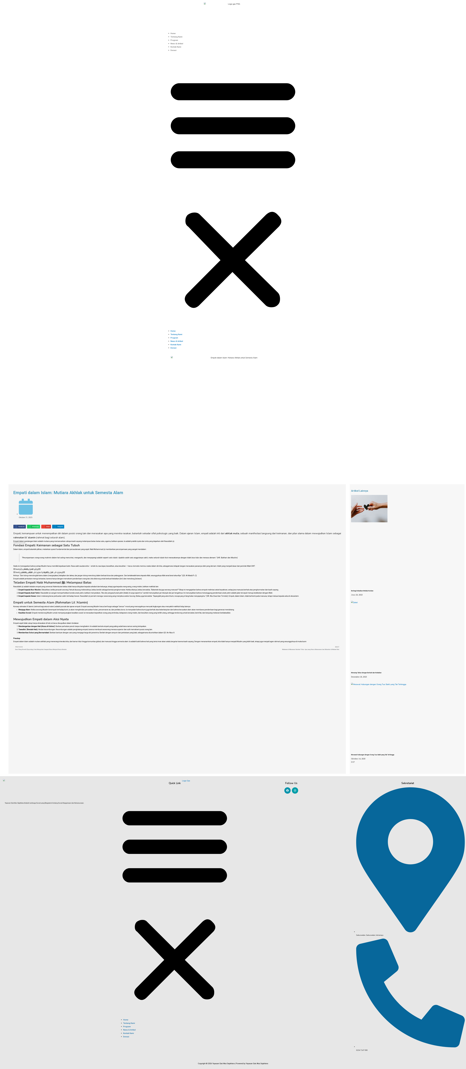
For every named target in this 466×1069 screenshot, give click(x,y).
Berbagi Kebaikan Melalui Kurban (362, 591)
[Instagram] (295, 790)
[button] (233, 192)
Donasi (173, 50)
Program (174, 40)
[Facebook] (287, 790)
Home (173, 33)
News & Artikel (177, 44)
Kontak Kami (176, 47)
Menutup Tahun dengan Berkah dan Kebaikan (366, 673)
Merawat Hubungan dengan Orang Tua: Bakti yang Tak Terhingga (372, 755)
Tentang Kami (176, 37)
